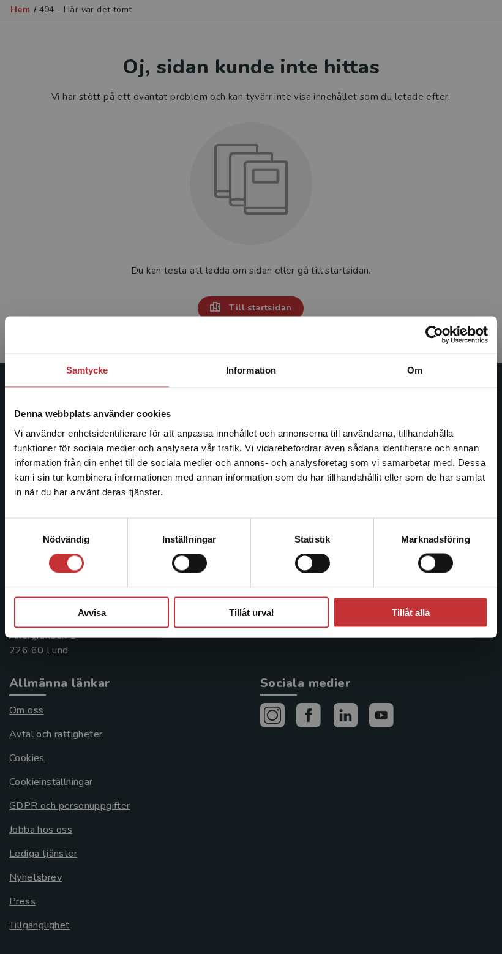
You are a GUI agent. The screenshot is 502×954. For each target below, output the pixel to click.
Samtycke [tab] (87, 370)
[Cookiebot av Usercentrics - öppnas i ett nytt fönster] (434, 335)
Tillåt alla (411, 612)
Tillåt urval (251, 612)
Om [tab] (414, 370)
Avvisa (92, 612)
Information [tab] (251, 370)
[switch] (189, 563)
